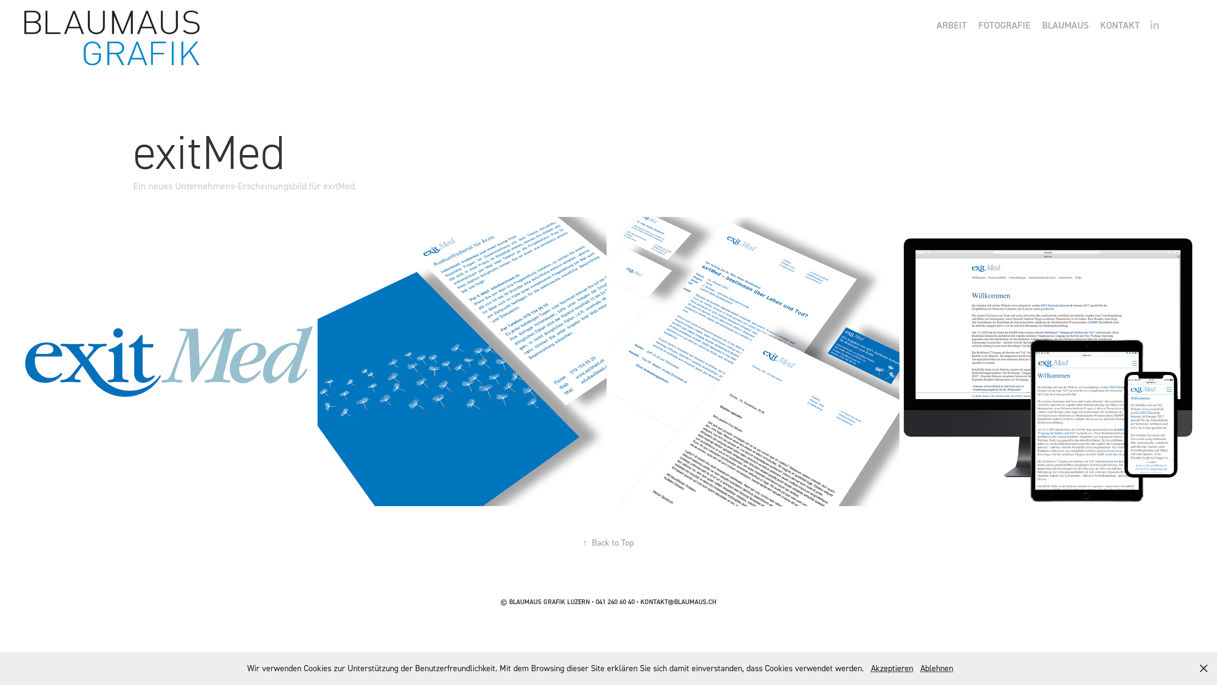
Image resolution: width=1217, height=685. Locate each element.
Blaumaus (1065, 25)
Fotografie (1004, 25)
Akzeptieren (892, 668)
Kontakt (1120, 25)
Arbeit (952, 25)
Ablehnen (936, 668)
